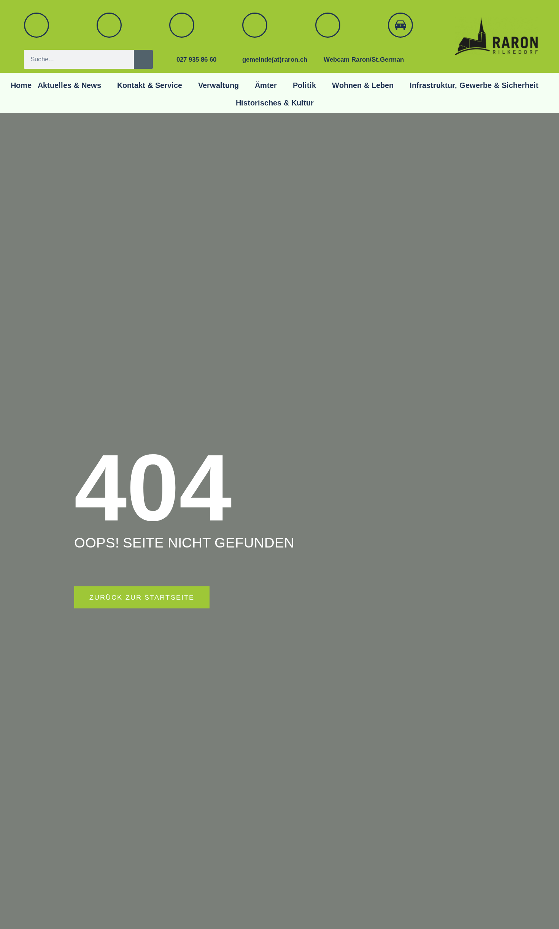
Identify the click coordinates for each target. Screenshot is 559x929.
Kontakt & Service (149, 85)
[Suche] (143, 59)
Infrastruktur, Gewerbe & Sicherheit (474, 85)
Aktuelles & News (69, 85)
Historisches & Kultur (275, 103)
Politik (304, 85)
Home (21, 85)
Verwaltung (218, 85)
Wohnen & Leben (363, 85)
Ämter (266, 85)
